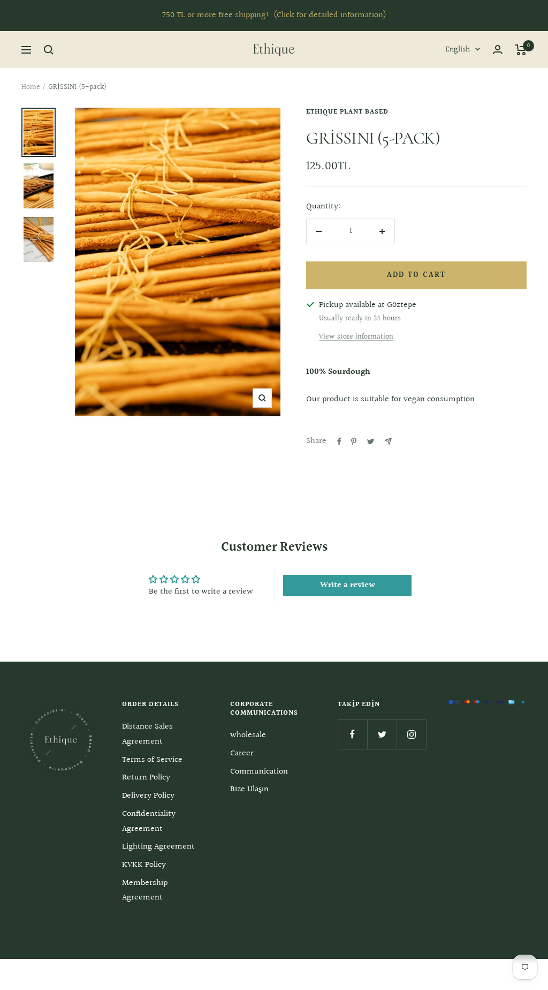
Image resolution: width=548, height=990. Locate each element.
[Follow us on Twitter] (382, 734)
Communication (259, 771)
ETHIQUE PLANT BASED (347, 112)
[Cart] (521, 49)
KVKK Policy (144, 865)
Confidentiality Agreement (149, 821)
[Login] (498, 49)
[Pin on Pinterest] (353, 441)
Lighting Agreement (158, 846)
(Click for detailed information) (329, 15)
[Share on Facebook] (339, 441)
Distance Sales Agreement (147, 734)
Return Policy (146, 777)
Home (30, 87)
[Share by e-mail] (388, 441)
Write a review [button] (347, 585)
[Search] (49, 50)
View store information (356, 337)
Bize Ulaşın (249, 789)
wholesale (248, 735)
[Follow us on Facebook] (352, 734)
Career (242, 753)
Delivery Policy (148, 795)
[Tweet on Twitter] (370, 441)
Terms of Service (152, 760)
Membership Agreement (145, 890)
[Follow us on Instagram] (411, 734)
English (457, 49)
